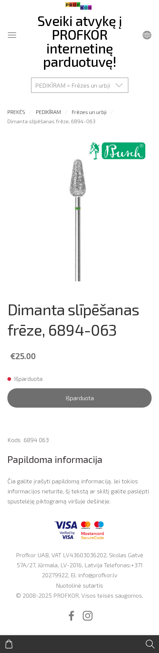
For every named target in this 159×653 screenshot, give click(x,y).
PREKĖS (16, 112)
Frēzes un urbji (89, 112)
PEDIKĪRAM (48, 112)
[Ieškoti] (150, 644)
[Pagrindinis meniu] (12, 35)
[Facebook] (71, 615)
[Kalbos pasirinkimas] (147, 35)
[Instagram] (87, 615)
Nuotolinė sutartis (79, 585)
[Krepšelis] (9, 644)
